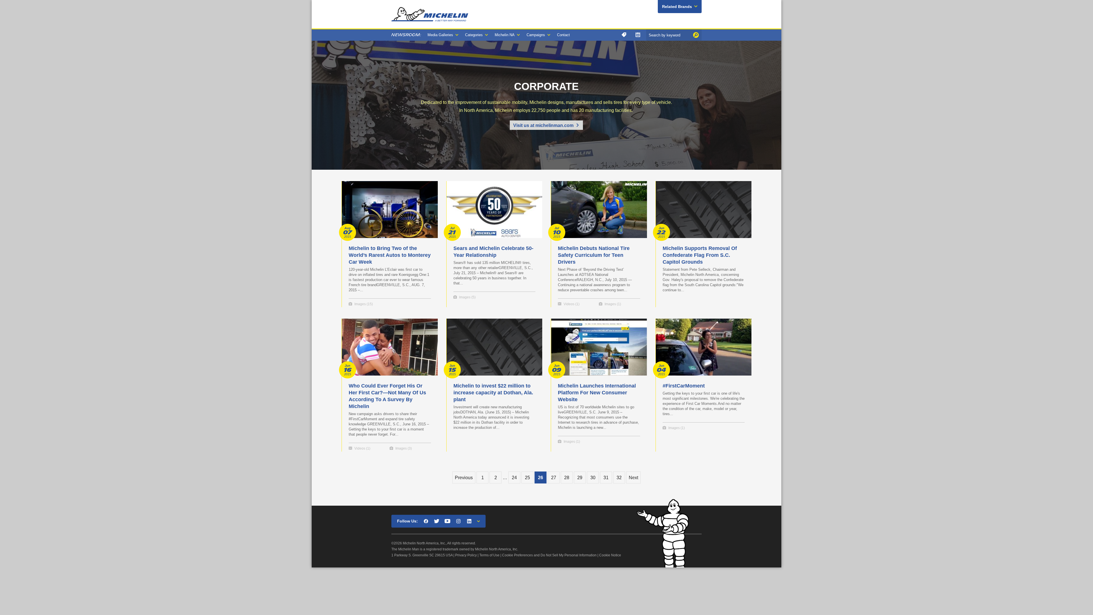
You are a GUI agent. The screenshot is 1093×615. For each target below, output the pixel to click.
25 (527, 477)
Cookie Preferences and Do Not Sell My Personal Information (549, 555)
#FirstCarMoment (684, 386)
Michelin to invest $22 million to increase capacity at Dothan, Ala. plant (493, 392)
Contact (563, 35)
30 (592, 477)
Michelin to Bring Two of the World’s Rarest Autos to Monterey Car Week (390, 255)
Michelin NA (505, 35)
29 (579, 477)
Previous (464, 477)
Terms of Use (489, 555)
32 (619, 477)
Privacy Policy (466, 555)
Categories (474, 35)
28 (566, 477)
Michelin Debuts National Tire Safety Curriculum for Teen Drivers (594, 255)
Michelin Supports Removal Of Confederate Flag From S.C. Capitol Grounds (700, 255)
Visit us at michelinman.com (543, 125)
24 (514, 477)
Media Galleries (440, 35)
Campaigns (536, 35)
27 (553, 477)
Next (633, 477)
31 (606, 477)
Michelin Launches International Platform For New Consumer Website (597, 392)
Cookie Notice (610, 555)
